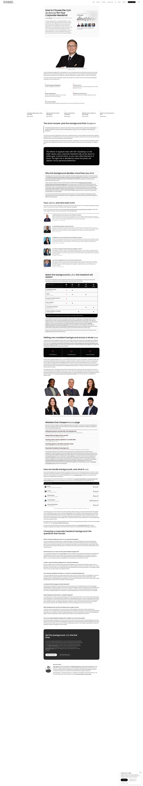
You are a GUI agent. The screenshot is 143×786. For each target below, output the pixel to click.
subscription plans (82, 525)
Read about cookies (124, 782)
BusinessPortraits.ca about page (83, 674)
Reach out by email (53, 645)
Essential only (132, 779)
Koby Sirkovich (49, 18)
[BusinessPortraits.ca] (9, 2)
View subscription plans (64, 654)
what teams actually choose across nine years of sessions (78, 209)
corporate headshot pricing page (60, 523)
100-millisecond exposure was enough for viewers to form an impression (63, 177)
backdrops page (78, 475)
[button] (104, 2)
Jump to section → (30, 116)
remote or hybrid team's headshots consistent (66, 373)
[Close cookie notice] (140, 772)
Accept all (124, 779)
